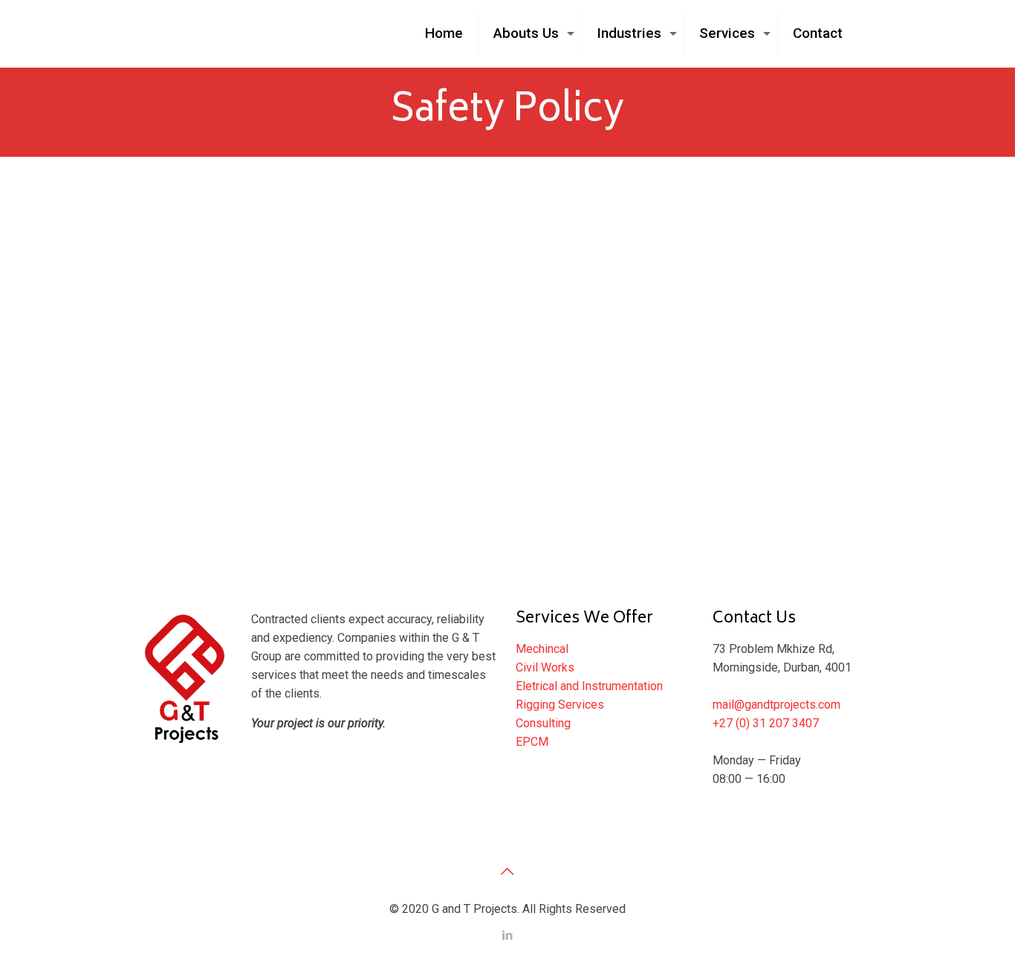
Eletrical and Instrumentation (589, 686)
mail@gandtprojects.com (776, 705)
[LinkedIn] (507, 935)
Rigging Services (560, 705)
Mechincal (542, 649)
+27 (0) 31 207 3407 (766, 723)
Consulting (543, 723)
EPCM (532, 742)
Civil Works (545, 667)
